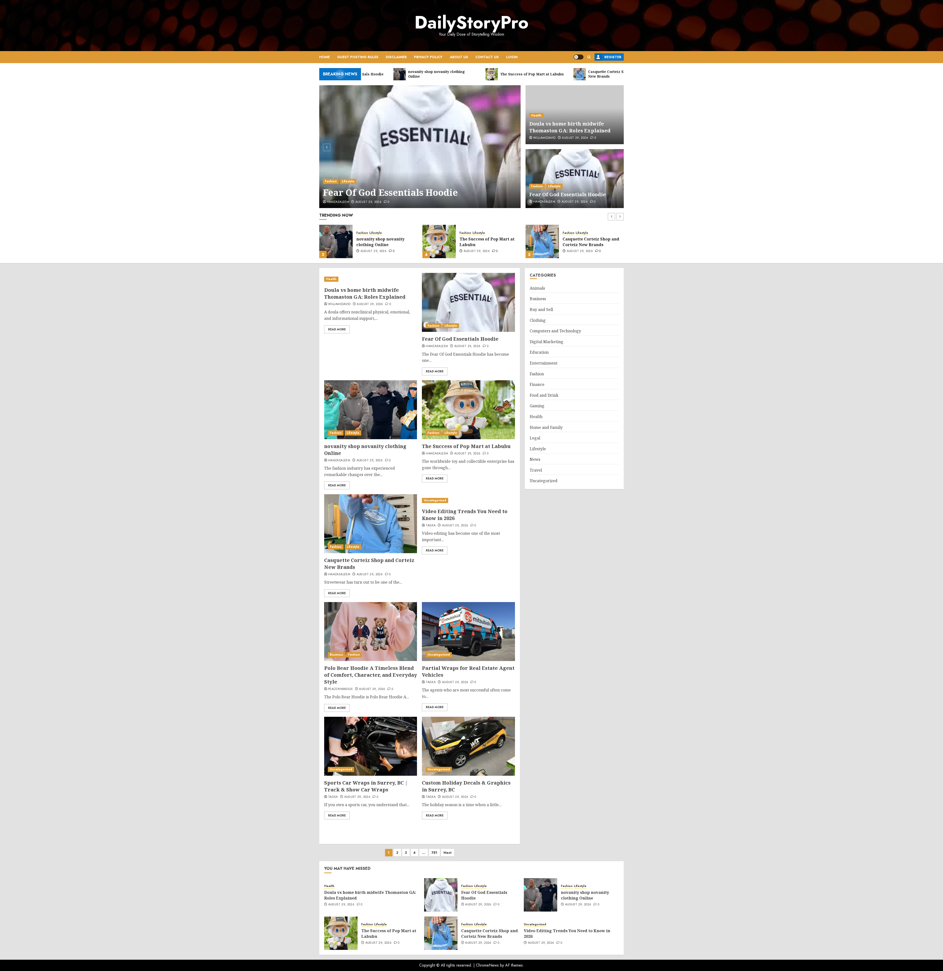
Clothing (538, 320)
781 (434, 852)
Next (448, 852)
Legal (535, 438)
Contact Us (487, 57)
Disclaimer (396, 57)
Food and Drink (544, 395)
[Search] (589, 57)
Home (324, 57)
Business (336, 654)
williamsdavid (544, 138)
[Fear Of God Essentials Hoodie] (420, 146)
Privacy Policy (428, 57)
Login (512, 57)
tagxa (431, 526)
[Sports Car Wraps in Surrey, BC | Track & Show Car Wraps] (370, 746)
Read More (337, 329)
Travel (536, 470)
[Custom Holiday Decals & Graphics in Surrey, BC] (468, 746)
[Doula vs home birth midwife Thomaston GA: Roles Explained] (370, 279)
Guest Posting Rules (357, 57)
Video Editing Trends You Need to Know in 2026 (589, 241)
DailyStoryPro (471, 22)
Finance (537, 384)
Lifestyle (348, 181)
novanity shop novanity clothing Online (585, 895)
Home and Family (546, 427)
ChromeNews (487, 965)
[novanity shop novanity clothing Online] (370, 409)
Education (539, 352)
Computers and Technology (555, 331)
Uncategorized (574, 233)
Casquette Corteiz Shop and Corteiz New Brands (487, 241)
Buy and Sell (541, 309)
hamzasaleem (338, 202)
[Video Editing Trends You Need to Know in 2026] (542, 241)
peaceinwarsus (340, 689)
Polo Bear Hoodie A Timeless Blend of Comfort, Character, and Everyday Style (370, 675)
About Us (459, 57)
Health (536, 115)
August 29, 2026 (368, 202)
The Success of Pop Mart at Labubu (383, 241)
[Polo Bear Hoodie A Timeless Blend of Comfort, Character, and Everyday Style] (370, 631)
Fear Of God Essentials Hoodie (390, 192)
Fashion (331, 181)
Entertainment (543, 363)
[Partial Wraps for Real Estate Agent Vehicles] (468, 631)
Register (612, 57)
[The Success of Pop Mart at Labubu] (336, 241)
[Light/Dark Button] (578, 57)
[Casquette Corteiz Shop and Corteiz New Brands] (439, 241)
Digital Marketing (546, 341)
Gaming (537, 406)
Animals (537, 288)
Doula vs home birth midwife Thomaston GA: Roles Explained (569, 127)
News (535, 459)
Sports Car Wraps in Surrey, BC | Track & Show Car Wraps (366, 786)
